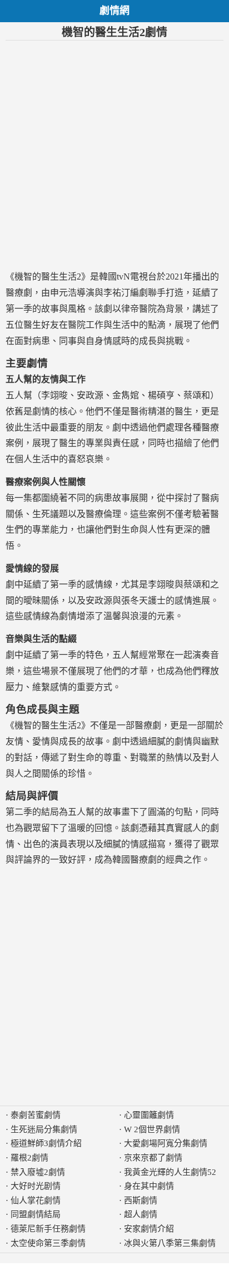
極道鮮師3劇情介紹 (46, 1143)
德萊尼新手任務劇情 (48, 1228)
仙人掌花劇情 (36, 1200)
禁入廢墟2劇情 (38, 1172)
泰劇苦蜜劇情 (36, 1115)
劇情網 (114, 10)
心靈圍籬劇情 (149, 1115)
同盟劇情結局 (36, 1214)
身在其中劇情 (149, 1186)
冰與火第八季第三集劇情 (170, 1243)
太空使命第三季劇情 (48, 1243)
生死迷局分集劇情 (44, 1129)
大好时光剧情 (36, 1186)
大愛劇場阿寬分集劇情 (165, 1143)
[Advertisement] (114, 154)
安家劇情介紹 (149, 1228)
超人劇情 (140, 1214)
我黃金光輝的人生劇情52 (170, 1172)
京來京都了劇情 (153, 1157)
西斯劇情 (140, 1200)
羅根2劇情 (29, 1157)
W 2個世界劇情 (152, 1129)
